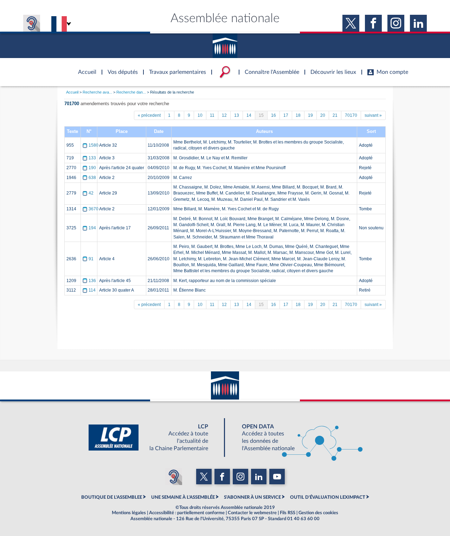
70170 (351, 115)
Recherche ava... (97, 92)
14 (248, 115)
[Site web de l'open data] (296, 437)
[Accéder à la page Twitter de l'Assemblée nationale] (350, 23)
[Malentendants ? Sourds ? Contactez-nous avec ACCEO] (31, 23)
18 (298, 115)
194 (92, 227)
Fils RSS (287, 513)
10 (200, 115)
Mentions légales (129, 513)
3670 (93, 208)
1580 (93, 145)
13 (236, 115)
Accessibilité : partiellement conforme (187, 513)
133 (92, 157)
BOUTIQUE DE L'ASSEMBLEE (111, 497)
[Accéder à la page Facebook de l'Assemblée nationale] (373, 23)
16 (273, 115)
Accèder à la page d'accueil (84, 67)
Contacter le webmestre (252, 513)
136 (92, 280)
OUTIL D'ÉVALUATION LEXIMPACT (327, 497)
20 (322, 115)
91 (91, 258)
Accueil (72, 92)
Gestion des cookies (318, 513)
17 (285, 115)
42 (91, 193)
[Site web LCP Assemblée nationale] (154, 437)
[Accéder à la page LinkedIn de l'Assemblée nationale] (418, 23)
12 (224, 115)
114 (92, 290)
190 (92, 167)
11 (212, 115)
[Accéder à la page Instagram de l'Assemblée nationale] (395, 23)
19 (310, 115)
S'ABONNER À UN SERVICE (252, 497)
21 (335, 115)
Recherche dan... (131, 92)
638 (92, 177)
